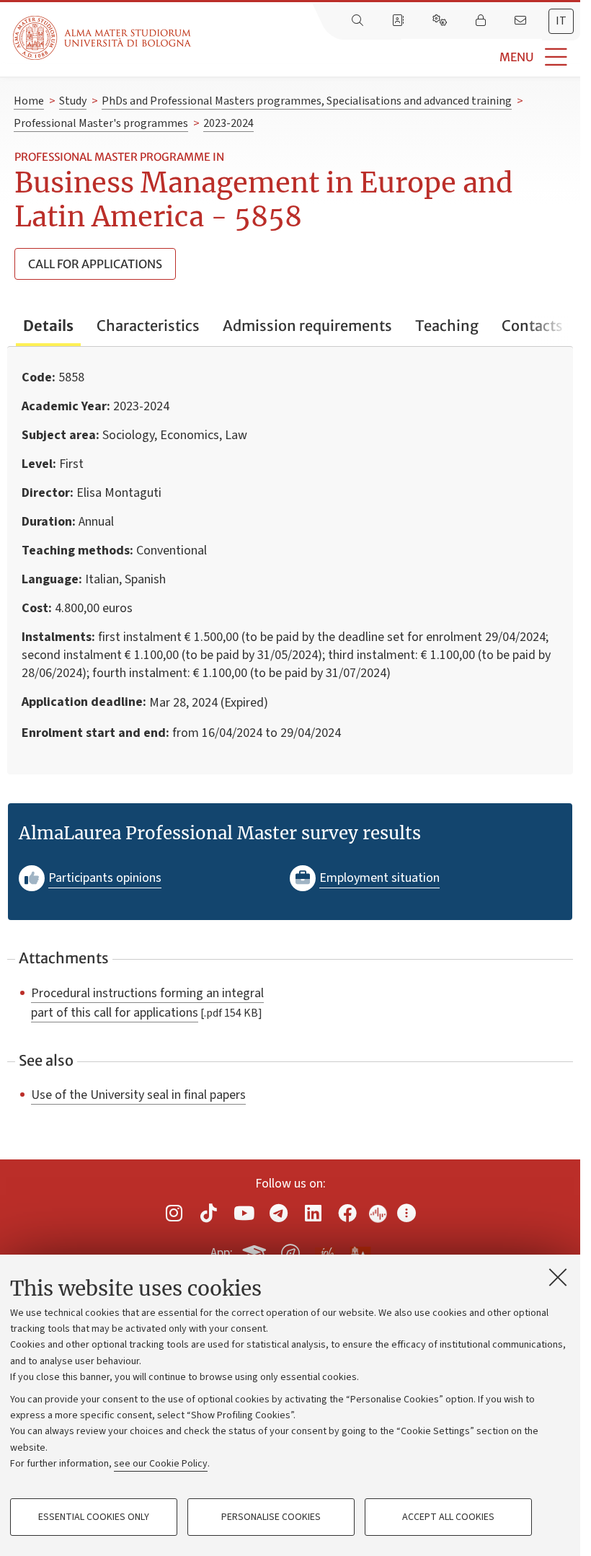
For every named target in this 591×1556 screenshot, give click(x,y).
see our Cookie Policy (161, 1463)
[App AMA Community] (360, 1252)
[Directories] (399, 21)
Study (72, 101)
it (561, 21)
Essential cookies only (93, 1517)
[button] (385, 57)
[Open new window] (174, 1213)
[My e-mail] (522, 21)
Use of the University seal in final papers (138, 1094)
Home (29, 101)
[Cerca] (359, 21)
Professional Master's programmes (101, 123)
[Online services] (441, 21)
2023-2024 (228, 123)
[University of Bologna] (103, 38)
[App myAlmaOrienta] (290, 1251)
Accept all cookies (448, 1517)
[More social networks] (406, 1213)
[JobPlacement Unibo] (325, 1250)
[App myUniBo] (256, 1251)
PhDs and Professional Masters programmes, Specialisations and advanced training (307, 101)
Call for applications (95, 264)
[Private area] (482, 21)
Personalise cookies (271, 1517)
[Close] (557, 1276)
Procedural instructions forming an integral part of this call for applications (147, 1002)
